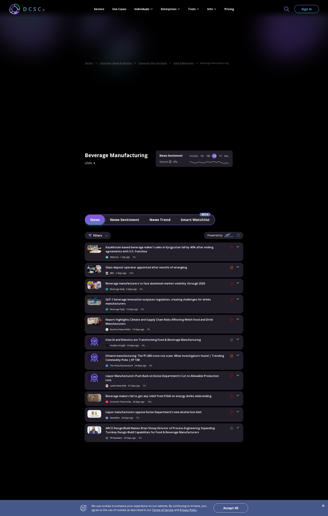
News (95, 219)
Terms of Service (163, 510)
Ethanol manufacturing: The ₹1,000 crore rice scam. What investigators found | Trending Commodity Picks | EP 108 (165, 358)
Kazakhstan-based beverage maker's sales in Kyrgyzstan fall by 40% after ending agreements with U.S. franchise (159, 249)
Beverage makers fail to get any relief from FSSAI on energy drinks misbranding (158, 396)
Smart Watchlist (195, 219)
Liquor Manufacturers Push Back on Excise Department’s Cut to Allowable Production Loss (162, 378)
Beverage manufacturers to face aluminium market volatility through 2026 (155, 283)
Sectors (99, 9)
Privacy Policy (188, 510)
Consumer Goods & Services (116, 63)
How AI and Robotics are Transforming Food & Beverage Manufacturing (153, 340)
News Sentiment (124, 219)
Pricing (229, 9)
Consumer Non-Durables (152, 63)
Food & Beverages (183, 63)
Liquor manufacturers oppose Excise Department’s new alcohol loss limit (154, 412)
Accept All (230, 508)
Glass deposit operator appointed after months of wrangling (146, 267)
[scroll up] (252, 439)
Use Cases (119, 9)
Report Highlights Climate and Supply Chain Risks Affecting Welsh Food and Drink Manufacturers (159, 322)
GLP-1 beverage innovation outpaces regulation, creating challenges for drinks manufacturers (158, 301)
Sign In (307, 9)
